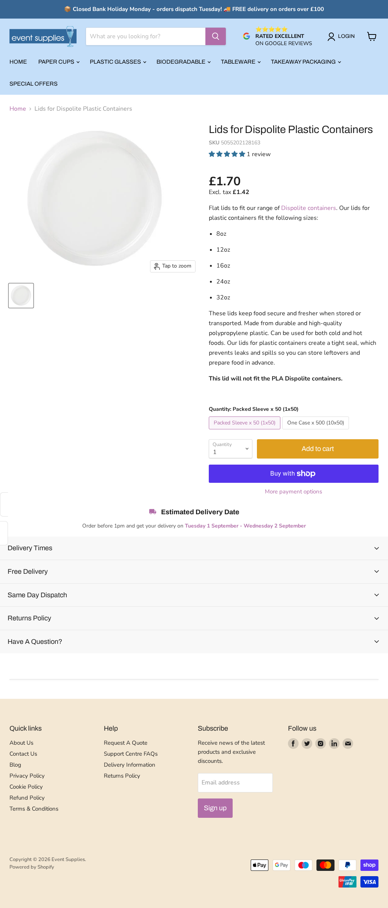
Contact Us (23, 754)
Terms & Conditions (33, 809)
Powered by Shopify (31, 867)
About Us (21, 743)
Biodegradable (181, 62)
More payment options (293, 491)
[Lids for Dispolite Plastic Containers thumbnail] (21, 295)
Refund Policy (27, 798)
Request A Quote (125, 743)
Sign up (215, 808)
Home (18, 62)
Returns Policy (122, 776)
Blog (15, 765)
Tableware (239, 62)
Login (346, 36)
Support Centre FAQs (131, 754)
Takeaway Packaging (304, 62)
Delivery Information (129, 765)
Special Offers (33, 84)
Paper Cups (56, 62)
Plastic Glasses (116, 62)
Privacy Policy (27, 776)
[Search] (215, 36)
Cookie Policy (26, 787)
